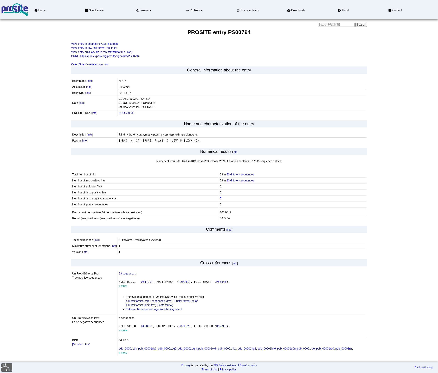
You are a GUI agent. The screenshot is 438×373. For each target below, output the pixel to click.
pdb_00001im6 (266, 348)
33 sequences (127, 273)
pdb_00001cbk (128, 348)
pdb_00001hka (227, 348)
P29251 (184, 281)
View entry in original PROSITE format (94, 43)
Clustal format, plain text (140, 305)
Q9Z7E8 (221, 326)
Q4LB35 (146, 326)
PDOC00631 (126, 113)
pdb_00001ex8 (207, 348)
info (89, 80)
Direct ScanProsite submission (89, 64)
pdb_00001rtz (343, 348)
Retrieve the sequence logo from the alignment (154, 309)
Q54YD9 (146, 281)
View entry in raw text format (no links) (94, 47)
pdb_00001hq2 (247, 348)
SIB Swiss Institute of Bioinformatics (235, 365)
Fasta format (164, 305)
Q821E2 (184, 326)
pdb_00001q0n (286, 348)
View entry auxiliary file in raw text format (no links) (101, 52)
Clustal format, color (185, 300)
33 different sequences (240, 174)
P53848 (221, 281)
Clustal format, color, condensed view (148, 300)
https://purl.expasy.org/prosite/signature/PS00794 (109, 56)
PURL (75, 56)
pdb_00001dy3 (147, 348)
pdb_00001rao (306, 348)
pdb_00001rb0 (325, 348)
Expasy (185, 365)
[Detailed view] (81, 344)
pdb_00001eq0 (167, 348)
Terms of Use (209, 369)
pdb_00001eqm (187, 348)
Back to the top (424, 367)
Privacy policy (228, 369)
